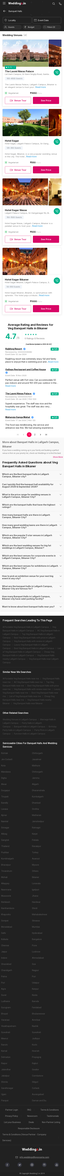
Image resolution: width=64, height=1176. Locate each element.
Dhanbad (36, 803)
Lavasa (4, 809)
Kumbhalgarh (7, 858)
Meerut (4, 1038)
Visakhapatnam (8, 1026)
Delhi (3, 933)
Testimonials (53, 1116)
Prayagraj (36, 1057)
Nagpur (35, 970)
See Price (46, 100)
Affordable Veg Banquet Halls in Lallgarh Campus (26, 627)
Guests (11, 27)
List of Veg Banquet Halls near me (25, 696)
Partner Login (11, 1110)
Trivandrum (6, 871)
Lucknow (36, 951)
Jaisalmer (36, 759)
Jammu (35, 778)
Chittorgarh (37, 753)
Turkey (35, 852)
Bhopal (4, 1014)
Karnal (4, 1051)
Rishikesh (5, 902)
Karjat (35, 834)
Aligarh (35, 784)
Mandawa (6, 772)
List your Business (12, 1122)
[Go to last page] (46, 434)
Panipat (4, 1100)
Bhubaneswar (38, 1014)
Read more (40, 87)
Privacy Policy (11, 1116)
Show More (58, 457)
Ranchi (4, 1045)
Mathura (36, 765)
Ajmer (4, 815)
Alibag (4, 834)
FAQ (29, 1110)
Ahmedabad (38, 958)
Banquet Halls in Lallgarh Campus (29, 726)
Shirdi (34, 908)
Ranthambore (7, 908)
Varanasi (5, 1020)
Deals (31, 1122)
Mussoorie (6, 896)
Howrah (35, 1051)
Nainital (4, 821)
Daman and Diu (39, 1100)
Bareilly (4, 803)
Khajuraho (6, 914)
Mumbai (36, 927)
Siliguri (35, 1082)
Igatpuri (35, 889)
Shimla (4, 1082)
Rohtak (4, 753)
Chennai (5, 945)
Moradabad (6, 927)
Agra (3, 989)
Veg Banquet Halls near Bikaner (28, 703)
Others (35, 871)
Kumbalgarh (37, 796)
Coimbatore (37, 1076)
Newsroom (32, 1116)
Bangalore (37, 939)
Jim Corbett (6, 759)
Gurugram (6, 1007)
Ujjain (3, 1094)
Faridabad (36, 1007)
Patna (4, 976)
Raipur (4, 1063)
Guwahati (5, 1032)
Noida (34, 995)
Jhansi (35, 896)
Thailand (5, 846)
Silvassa (36, 920)
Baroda (35, 1001)
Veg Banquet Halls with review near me (32, 689)
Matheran (36, 815)
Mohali (4, 877)
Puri (34, 976)
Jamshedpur (38, 821)
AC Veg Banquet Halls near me (28, 682)
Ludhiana (5, 1001)
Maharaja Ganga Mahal (17, 417)
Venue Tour (20, 100)
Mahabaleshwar (39, 914)
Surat (3, 995)
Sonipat (4, 920)
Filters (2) (51, 27)
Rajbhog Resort (13, 348)
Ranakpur (36, 846)
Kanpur (35, 989)
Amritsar (36, 1020)
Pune (34, 945)
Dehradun (5, 1057)
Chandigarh (6, 970)
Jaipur (4, 951)
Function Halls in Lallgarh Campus (29, 734)
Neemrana (6, 889)
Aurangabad (38, 1094)
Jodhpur (36, 1038)
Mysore (35, 865)
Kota (3, 765)
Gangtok (5, 840)
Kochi (34, 1045)
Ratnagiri (36, 827)
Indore (4, 958)
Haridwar (36, 902)
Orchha (35, 809)
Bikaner (35, 877)
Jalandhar (6, 1069)
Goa (34, 964)
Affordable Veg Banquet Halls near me (21, 678)
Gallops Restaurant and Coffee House (25, 369)
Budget (31, 27)
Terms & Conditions (49, 1110)
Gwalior (35, 1069)
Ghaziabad (6, 964)
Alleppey (5, 883)
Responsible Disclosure (29, 1128)
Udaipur (35, 983)
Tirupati (4, 796)
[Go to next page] (40, 434)
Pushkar (5, 852)
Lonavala (36, 883)
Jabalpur (5, 1076)
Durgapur (5, 790)
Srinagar (5, 827)
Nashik (35, 1026)
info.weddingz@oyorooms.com (34, 1157)
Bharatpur (6, 865)
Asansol (36, 858)
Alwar (4, 784)
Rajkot (35, 1063)
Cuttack (35, 1088)
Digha (4, 778)
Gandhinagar (7, 1088)
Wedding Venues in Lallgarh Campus (20, 719)
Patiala (35, 840)
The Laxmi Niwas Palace (18, 393)
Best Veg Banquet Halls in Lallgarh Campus (34, 648)
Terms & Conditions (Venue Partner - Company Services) (24, 1137)
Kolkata (4, 939)
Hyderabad (37, 933)
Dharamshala (38, 790)
